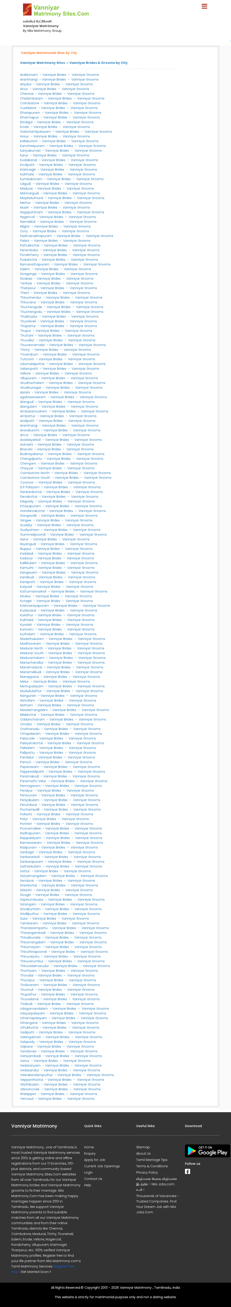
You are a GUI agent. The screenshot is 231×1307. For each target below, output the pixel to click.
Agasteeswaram (33, 397)
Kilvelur (26, 596)
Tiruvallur (27, 340)
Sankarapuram (32, 861)
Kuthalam (28, 634)
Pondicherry (30, 255)
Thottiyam (29, 970)
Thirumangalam (33, 942)
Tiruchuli (27, 989)
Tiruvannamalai (33, 345)
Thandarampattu (34, 928)
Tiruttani (27, 335)
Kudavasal (28, 610)
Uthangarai (29, 1023)
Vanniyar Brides (54, 74)
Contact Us (93, 1179)
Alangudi (27, 402)
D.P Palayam (30, 487)
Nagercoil (28, 217)
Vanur (25, 1060)
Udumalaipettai (32, 364)
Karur (24, 155)
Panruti (26, 762)
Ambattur (28, 416)
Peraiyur (27, 790)
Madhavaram (31, 643)
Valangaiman (31, 1037)
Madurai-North (32, 648)
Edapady (27, 501)
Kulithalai (27, 174)
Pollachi (26, 814)
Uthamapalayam (34, 1018)
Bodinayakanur (32, 454)
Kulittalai (27, 620)
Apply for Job (94, 1160)
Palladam (28, 748)
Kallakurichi (29, 141)
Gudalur (26, 525)
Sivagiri (26, 895)
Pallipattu (28, 752)
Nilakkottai (28, 714)
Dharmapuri (30, 117)
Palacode (28, 738)
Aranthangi (28, 79)
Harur (24, 539)
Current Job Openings (102, 1166)
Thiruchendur (31, 297)
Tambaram (29, 923)
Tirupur (26, 330)
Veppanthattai (32, 1079)
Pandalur (27, 757)
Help (87, 1185)
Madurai (27, 188)
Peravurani (29, 795)
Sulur (24, 918)
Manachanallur (32, 662)
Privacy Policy (147, 1172)
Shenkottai (29, 885)
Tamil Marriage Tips (151, 1160)
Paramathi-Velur (33, 781)
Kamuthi (27, 567)
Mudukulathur (31, 691)
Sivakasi (26, 278)
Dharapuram (30, 112)
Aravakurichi (30, 430)
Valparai (27, 1046)
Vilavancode (30, 1089)
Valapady (28, 1042)
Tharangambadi (33, 932)
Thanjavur (28, 288)
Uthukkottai (29, 1027)
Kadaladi (27, 553)
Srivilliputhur (30, 914)
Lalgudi (26, 183)
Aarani (25, 392)
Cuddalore (28, 108)
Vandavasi (28, 1051)
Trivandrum (29, 354)
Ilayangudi (28, 544)
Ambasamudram (34, 411)
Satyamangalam (34, 876)
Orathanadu (30, 729)
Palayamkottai (32, 743)
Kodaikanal (29, 160)
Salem (25, 269)
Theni (25, 293)
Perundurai (29, 804)
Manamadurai (31, 667)
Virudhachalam (32, 383)
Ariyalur (26, 84)
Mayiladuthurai (32, 198)
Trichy (25, 349)
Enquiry (90, 1153)
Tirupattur (28, 326)
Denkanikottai (31, 492)
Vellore (26, 373)
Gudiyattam (30, 530)
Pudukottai (29, 259)
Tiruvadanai (29, 999)
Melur (25, 681)
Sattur (25, 871)
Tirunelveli (28, 321)
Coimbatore (30, 103)
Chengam (28, 463)
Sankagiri (27, 852)
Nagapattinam (32, 212)
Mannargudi (30, 193)
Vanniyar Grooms (85, 74)
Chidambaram (32, 98)
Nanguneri (28, 695)
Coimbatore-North (35, 473)
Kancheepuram (33, 146)
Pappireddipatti (32, 771)
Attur (24, 89)
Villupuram (29, 378)
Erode (25, 127)
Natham (27, 705)
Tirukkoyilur (29, 316)
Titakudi (26, 1004)
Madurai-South (32, 653)
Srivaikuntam (31, 909)
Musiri (25, 207)
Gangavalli (28, 515)
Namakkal (28, 221)
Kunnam (27, 629)
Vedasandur (30, 1070)
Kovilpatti (27, 165)
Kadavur (27, 558)
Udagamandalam (34, 1008)
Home (89, 1147)
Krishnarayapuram (35, 605)
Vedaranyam (31, 1065)
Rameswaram (31, 842)
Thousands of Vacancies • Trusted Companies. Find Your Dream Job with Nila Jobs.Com (157, 1204)
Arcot (25, 435)
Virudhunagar (31, 387)
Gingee (26, 520)
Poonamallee (31, 828)
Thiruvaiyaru (30, 956)
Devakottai (29, 496)
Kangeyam (29, 572)
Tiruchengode (31, 307)
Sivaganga (28, 274)
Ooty (24, 231)
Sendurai (27, 880)
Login (88, 1172)
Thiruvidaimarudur (35, 966)
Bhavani (26, 449)
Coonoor (27, 482)
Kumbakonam (31, 179)
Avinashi (27, 444)
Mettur (26, 202)
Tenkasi (26, 283)
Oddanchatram (33, 719)
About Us (143, 1153)
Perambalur (29, 250)
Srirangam (28, 904)
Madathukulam (32, 639)
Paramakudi (30, 776)
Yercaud (27, 1098)
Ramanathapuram (35, 264)
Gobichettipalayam (36, 131)
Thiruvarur (28, 302)
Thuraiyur (28, 980)
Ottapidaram (31, 733)
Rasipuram (29, 847)
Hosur (25, 136)
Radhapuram (31, 833)
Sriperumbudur (32, 899)
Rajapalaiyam (31, 838)
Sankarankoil (30, 857)
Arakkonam (29, 74)
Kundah (26, 624)
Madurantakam (32, 658)
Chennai (27, 93)
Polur (24, 819)
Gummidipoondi (33, 534)
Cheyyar (27, 468)
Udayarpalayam (33, 1013)
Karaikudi (27, 577)
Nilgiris (25, 226)
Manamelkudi (31, 672)
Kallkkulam (28, 563)
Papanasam (30, 767)
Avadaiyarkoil (31, 439)
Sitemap (143, 1147)
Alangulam (29, 406)
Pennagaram (31, 786)
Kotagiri (26, 601)
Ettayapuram (31, 506)
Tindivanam (30, 985)
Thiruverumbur (32, 961)
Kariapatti (28, 582)
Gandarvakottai (33, 511)
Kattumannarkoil (33, 591)
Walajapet (28, 1094)
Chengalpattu (31, 458)
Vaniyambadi (31, 1056)
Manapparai (30, 676)
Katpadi (26, 586)
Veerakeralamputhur (37, 1075)
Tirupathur (28, 994)
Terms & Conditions (152, 1166)
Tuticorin (27, 359)
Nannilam (28, 700)
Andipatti (27, 421)
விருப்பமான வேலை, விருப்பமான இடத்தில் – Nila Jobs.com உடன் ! (156, 1184)
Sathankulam (31, 866)
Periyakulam (30, 800)
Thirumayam (31, 947)
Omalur (26, 724)
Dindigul (26, 122)
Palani (25, 240)
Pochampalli (30, 809)
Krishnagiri (28, 169)
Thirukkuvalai (30, 937)
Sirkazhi (26, 890)
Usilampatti (29, 368)
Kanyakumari (31, 150)
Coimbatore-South (35, 477)
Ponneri (26, 823)
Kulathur (27, 615)
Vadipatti (27, 1032)
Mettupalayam (32, 686)
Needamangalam (34, 710)
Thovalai (27, 975)
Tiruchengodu (31, 311)
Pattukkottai (30, 245)
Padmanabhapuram (36, 236)
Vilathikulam (30, 1084)
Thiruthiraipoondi (34, 951)
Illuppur (26, 549)
